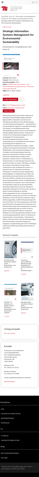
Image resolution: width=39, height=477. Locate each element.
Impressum (5, 423)
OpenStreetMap (9, 381)
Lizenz (5, 108)
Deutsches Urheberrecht (16, 108)
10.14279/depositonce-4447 (15, 105)
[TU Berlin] (11, 9)
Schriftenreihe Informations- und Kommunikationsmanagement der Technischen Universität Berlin (18, 86)
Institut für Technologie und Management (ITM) (17, 18)
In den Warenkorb (10, 99)
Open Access (8, 111)
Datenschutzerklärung (11, 414)
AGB (2, 409)
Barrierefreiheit (7, 418)
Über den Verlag (9, 333)
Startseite (4, 16)
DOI (4, 105)
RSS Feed (4, 458)
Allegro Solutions (17, 469)
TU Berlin (4, 436)
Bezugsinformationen (10, 453)
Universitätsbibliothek (10, 440)
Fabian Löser (7, 27)
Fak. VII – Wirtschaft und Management (22, 16)
